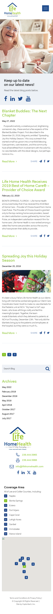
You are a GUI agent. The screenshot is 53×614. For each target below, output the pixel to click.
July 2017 (6, 418)
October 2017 (8, 410)
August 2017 (8, 414)
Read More (8, 161)
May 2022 (6, 387)
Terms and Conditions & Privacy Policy (25, 598)
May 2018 (6, 401)
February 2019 (9, 392)
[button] (24, 571)
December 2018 (9, 396)
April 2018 (7, 405)
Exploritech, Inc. (29, 604)
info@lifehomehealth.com (29, 466)
